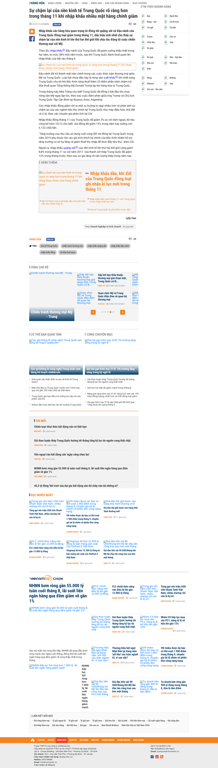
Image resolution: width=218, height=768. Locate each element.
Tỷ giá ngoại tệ (59, 721)
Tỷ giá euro (97, 721)
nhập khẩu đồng (48, 252)
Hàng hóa (37, 3)
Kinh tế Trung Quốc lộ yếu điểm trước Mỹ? (110, 209)
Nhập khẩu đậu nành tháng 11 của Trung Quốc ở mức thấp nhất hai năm (112, 200)
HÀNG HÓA (61, 740)
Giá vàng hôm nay (42, 721)
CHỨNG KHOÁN (108, 740)
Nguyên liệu (72, 3)
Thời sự (101, 304)
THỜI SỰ (41, 740)
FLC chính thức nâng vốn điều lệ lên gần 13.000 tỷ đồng (46, 549)
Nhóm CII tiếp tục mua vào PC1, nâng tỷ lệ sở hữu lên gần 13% (173, 620)
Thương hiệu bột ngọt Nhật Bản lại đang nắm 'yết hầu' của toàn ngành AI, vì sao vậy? (125, 653)
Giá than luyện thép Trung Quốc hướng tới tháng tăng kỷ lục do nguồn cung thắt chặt (111, 380)
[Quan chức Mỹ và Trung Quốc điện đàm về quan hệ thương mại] (86, 298)
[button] (93, 312)
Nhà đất (37, 431)
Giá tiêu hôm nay (137, 721)
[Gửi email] (134, 24)
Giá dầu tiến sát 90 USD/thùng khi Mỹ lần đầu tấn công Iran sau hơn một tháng (120, 554)
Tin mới (40, 421)
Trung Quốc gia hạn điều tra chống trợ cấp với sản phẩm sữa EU (56, 397)
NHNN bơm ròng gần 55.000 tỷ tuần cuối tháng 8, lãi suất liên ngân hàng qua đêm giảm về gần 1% (81, 470)
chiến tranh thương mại (72, 245)
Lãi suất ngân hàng (156, 721)
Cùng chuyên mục (100, 334)
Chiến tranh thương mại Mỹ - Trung (51, 314)
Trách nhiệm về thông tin (44, 765)
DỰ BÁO (51, 740)
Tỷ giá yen (85, 721)
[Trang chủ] (32, 31)
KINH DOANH (138, 740)
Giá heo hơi (110, 721)
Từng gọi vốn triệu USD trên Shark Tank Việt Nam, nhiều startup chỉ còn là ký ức (45, 514)
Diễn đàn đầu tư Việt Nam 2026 (136, 725)
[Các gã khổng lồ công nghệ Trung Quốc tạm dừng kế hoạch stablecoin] (56, 357)
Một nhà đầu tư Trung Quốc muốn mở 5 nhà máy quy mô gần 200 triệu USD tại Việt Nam (56, 389)
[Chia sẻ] (32, 39)
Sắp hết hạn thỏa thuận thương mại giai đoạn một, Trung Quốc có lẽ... (112, 278)
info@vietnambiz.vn (48, 762)
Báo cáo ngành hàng (117, 3)
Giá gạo (83, 725)
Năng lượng (55, 3)
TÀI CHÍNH (84, 740)
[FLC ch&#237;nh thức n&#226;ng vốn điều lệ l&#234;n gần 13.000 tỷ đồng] (46, 542)
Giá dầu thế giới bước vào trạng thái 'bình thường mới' (121, 509)
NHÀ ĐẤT (95, 740)
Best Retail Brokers (110, 725)
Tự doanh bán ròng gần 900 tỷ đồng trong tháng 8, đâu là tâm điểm (174, 685)
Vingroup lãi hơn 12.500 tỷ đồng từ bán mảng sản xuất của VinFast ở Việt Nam (83, 554)
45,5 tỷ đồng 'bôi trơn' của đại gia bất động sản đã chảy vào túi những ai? (76, 486)
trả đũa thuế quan (67, 252)
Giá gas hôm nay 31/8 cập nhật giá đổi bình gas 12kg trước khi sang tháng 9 (111, 403)
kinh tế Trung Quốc (49, 245)
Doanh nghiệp (35, 557)
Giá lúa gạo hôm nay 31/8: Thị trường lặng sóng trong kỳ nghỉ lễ (110, 370)
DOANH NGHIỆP (123, 740)
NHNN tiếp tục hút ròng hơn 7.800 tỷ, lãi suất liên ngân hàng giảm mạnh (85, 686)
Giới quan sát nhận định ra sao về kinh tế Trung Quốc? (55, 380)
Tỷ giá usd (73, 721)
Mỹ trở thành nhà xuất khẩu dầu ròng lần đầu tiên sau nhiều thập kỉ (63, 202)
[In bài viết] (131, 23)
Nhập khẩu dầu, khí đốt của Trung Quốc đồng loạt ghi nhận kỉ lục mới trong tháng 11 (109, 181)
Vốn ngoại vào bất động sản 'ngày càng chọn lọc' (62, 454)
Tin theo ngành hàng (156, 6)
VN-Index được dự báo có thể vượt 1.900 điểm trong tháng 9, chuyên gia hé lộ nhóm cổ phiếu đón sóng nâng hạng (82, 520)
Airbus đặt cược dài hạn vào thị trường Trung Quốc (57, 405)
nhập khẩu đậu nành (120, 245)
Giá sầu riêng (58, 725)
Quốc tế (101, 286)
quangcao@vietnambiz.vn (168, 751)
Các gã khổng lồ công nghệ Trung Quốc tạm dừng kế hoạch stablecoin (56, 370)
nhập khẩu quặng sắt (97, 245)
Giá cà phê (122, 721)
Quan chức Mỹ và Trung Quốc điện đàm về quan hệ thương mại (112, 296)
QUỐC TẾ (72, 740)
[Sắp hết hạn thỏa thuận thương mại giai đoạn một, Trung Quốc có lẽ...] (86, 279)
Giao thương (139, 3)
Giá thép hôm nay (41, 725)
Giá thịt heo (72, 725)
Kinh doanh (34, 523)
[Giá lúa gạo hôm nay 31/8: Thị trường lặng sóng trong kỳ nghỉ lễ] (112, 357)
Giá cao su (94, 725)
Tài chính (38, 476)
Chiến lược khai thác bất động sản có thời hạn (60, 426)
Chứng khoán (72, 532)
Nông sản (96, 3)
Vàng (85, 3)
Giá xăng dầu (173, 721)
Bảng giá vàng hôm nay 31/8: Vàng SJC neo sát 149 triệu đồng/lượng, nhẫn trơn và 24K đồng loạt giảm (113, 395)
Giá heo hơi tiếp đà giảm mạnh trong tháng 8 (109, 388)
